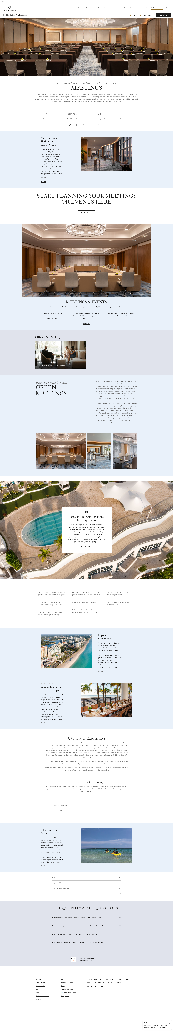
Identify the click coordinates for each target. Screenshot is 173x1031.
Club (111, 7)
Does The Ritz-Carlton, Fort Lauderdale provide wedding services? (76, 934)
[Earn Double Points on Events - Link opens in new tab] (60, 355)
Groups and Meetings (59, 805)
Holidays (140, 7)
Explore (43, 181)
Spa (147, 7)
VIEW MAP (135, 15)
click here (163, 1027)
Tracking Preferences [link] (67, 989)
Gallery (168, 7)
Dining (117, 7)
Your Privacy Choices (69, 992)
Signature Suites (102, 7)
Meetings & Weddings (157, 7)
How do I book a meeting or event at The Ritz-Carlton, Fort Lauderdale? (78, 942)
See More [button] (43, 177)
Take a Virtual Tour (86, 547)
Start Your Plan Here (86, 212)
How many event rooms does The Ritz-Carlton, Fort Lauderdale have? (76, 918)
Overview (80, 7)
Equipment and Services (99, 125)
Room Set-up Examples (60, 888)
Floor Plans (82, 125)
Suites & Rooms (90, 7)
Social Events (57, 810)
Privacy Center (65, 996)
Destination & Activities (128, 7)
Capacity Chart (69, 125)
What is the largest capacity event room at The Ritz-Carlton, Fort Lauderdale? (80, 926)
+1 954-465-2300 (147, 15)
